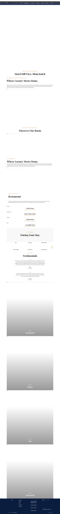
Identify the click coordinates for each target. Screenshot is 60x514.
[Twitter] (50, 512)
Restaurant (33, 3)
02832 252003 (37, 0)
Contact (52, 3)
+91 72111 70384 (33, 505)
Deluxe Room (30, 208)
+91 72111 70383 (33, 507)
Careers (20, 501)
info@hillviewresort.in (47, 509)
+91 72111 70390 (33, 501)
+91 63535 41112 (33, 510)
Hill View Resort (15, 512)
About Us (20, 500)
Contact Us (20, 506)
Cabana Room (30, 219)
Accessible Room (30, 225)
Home (21, 3)
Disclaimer (20, 504)
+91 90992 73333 (32, 0)
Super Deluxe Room (30, 214)
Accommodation (26, 3)
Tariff (19, 503)
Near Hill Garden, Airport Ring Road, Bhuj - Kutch (47, 0)
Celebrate (37, 3)
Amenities (47, 3)
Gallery (43, 3)
